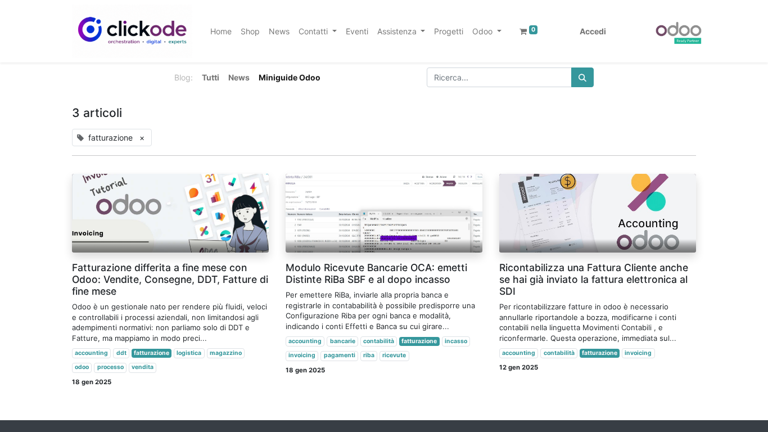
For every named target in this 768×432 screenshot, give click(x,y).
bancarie (342, 341)
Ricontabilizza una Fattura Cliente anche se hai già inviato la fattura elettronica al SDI (593, 279)
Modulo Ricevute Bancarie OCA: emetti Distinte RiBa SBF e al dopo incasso (376, 273)
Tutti (210, 77)
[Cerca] (582, 77)
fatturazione (151, 353)
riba (368, 355)
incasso (456, 341)
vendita (142, 367)
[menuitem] (221, 31)
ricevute (394, 355)
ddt (121, 353)
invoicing (301, 355)
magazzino (226, 353)
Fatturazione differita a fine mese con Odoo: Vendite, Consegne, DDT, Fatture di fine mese (170, 279)
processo (110, 367)
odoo (82, 367)
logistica (189, 353)
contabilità (378, 341)
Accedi (593, 31)
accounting (91, 353)
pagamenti (339, 355)
